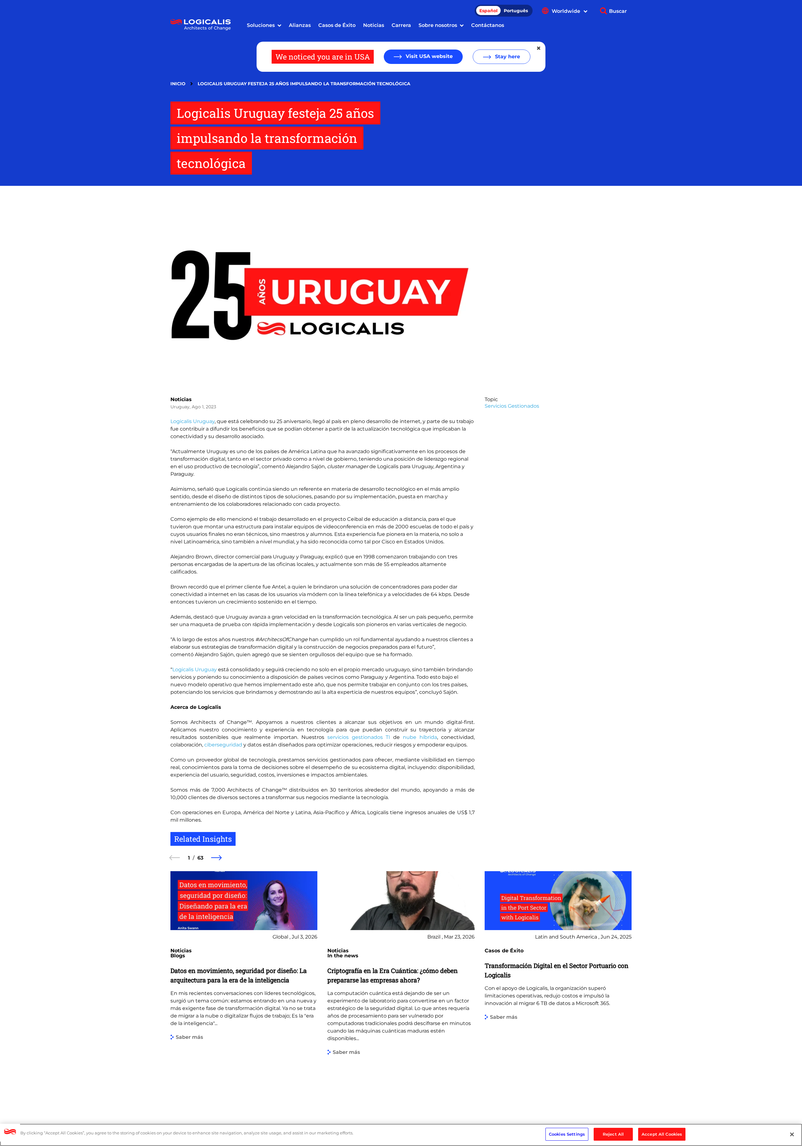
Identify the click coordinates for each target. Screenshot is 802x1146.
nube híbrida (420, 737)
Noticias (373, 25)
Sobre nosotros (438, 25)
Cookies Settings (567, 1134)
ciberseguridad (223, 745)
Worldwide (566, 11)
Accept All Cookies (662, 1134)
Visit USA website (428, 56)
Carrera (401, 25)
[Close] (792, 1134)
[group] (243, 988)
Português (516, 10)
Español (488, 10)
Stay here (506, 57)
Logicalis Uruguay (192, 421)
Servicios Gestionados (512, 406)
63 (200, 858)
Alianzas (300, 25)
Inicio (177, 83)
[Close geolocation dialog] (539, 48)
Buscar (618, 11)
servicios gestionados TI (358, 737)
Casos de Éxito (337, 25)
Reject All (613, 1134)
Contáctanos (487, 25)
